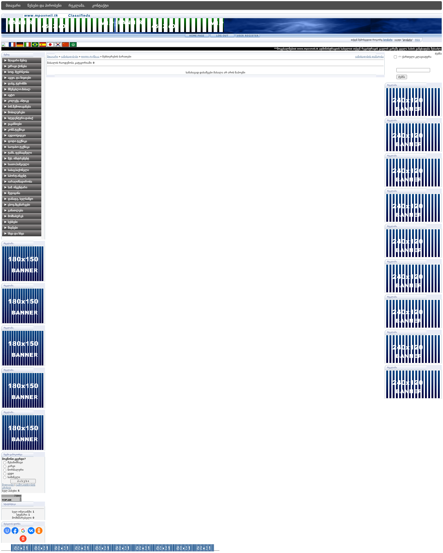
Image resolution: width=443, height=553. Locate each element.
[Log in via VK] (31, 530)
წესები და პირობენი (44, 5)
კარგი (11, 466)
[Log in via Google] (23, 530)
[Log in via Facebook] (15, 530)
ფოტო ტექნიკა (90, 56)
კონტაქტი (100, 5)
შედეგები (8, 484)
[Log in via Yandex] (23, 538)
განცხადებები (69, 56)
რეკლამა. (77, 5)
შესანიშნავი (15, 462)
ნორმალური (16, 469)
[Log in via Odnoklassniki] (39, 530)
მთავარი (13, 5)
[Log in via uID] (7, 530)
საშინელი (14, 477)
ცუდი (11, 473)
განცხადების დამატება (369, 56)
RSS (417, 40)
